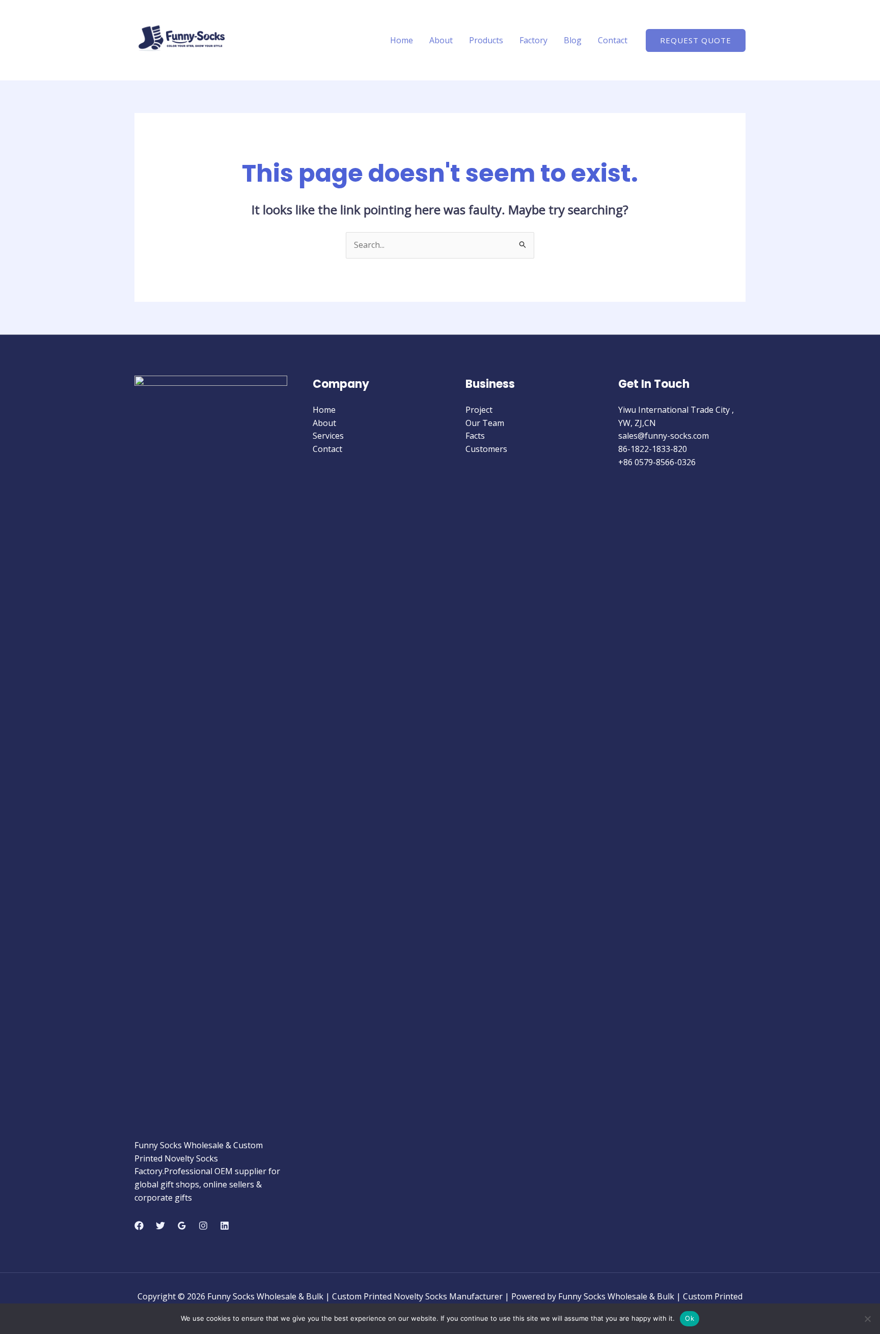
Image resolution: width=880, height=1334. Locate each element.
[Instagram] (203, 1225)
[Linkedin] (224, 1225)
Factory (533, 40)
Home (401, 40)
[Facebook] (139, 1225)
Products (486, 40)
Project (478, 409)
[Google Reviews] (181, 1225)
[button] (696, 40)
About (441, 40)
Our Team (484, 423)
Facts (475, 435)
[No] (867, 1319)
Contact (612, 40)
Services (328, 435)
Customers (486, 449)
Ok (689, 1318)
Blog (573, 40)
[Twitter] (160, 1225)
